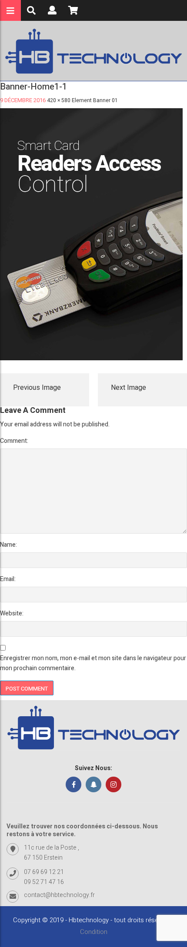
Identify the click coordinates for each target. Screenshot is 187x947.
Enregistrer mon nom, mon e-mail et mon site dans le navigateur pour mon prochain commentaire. (93, 663)
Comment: (14, 440)
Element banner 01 (95, 100)
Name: (8, 544)
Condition (93, 932)
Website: (11, 613)
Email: (8, 579)
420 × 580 (58, 100)
